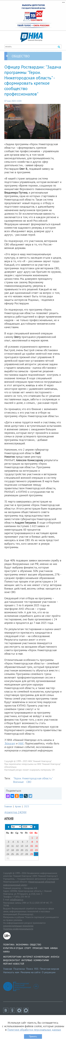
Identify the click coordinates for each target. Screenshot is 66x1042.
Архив (18, 806)
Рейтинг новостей (13, 963)
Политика (8, 944)
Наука (6, 951)
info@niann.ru (16, 899)
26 (17, 854)
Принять (33, 1036)
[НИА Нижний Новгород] (31, 41)
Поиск (29, 968)
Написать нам (11, 972)
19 (17, 850)
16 (36, 846)
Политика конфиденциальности (18, 928)
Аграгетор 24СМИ (15, 812)
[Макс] (26, 1012)
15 (31, 846)
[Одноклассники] (17, 796)
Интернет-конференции (36, 956)
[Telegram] (30, 796)
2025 (26, 806)
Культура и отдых (13, 948)
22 (31, 850)
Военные (18, 782)
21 (26, 850)
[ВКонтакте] (12, 796)
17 (8, 850)
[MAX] (8, 796)
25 (12, 854)
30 (36, 854)
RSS (36, 968)
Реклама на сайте (31, 972)
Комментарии (41, 960)
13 (22, 846)
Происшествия (41, 948)
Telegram (9, 743)
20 (22, 850)
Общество (35, 944)
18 (12, 850)
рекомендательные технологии (18, 925)
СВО (28, 782)
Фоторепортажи (12, 956)
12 (17, 846)
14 (26, 846)
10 (8, 846)
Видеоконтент (11, 960)
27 (22, 854)
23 (36, 850)
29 (31, 854)
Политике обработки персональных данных (34, 1029)
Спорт (27, 948)
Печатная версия (49, 968)
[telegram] (20, 1012)
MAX (20, 743)
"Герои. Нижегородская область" (33, 778)
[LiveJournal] (26, 796)
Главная (8, 806)
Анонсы (55, 956)
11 (12, 846)
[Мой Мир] (21, 796)
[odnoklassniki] (13, 1012)
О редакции (48, 972)
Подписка (19, 968)
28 (26, 854)
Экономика (22, 944)
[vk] (6, 1012)
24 (8, 854)
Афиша (54, 948)
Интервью (26, 960)
